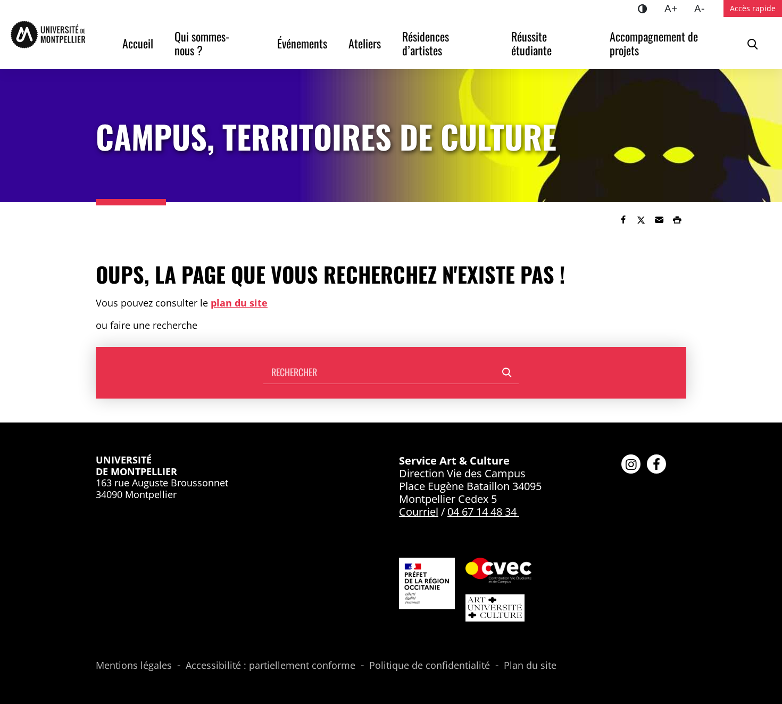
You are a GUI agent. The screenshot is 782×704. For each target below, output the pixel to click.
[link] (623, 220)
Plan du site (530, 666)
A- (703, 8)
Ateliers (364, 43)
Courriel (418, 511)
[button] (659, 220)
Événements (302, 43)
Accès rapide (753, 8)
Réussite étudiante (531, 43)
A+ (675, 8)
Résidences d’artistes (427, 43)
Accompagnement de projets (655, 43)
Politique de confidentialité (429, 666)
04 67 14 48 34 (482, 511)
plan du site (239, 302)
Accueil (137, 43)
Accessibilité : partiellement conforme (270, 666)
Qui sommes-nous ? (201, 43)
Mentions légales (134, 666)
